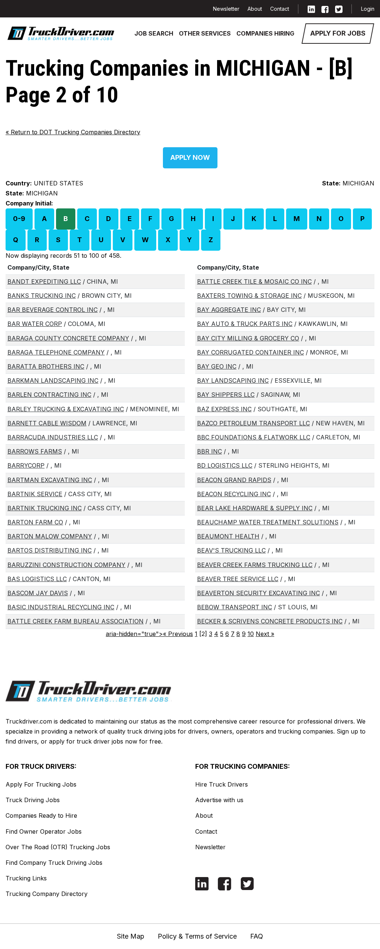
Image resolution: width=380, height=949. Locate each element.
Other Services (205, 33)
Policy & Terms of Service (197, 936)
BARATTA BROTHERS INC (45, 366)
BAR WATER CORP (34, 323)
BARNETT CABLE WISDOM (46, 423)
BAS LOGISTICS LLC (37, 579)
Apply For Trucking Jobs (41, 784)
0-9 (19, 219)
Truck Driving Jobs (33, 800)
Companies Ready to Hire (41, 815)
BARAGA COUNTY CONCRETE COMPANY (68, 338)
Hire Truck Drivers (221, 784)
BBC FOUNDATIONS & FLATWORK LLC (253, 437)
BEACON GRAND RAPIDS (234, 480)
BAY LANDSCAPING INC (233, 380)
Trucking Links (26, 878)
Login (367, 9)
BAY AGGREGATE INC (229, 309)
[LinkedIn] (311, 9)
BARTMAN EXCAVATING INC (49, 480)
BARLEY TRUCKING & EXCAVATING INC (65, 409)
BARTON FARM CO (35, 522)
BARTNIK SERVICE (34, 494)
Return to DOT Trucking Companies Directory (73, 132)
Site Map (130, 936)
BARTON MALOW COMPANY (49, 536)
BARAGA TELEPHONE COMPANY (56, 352)
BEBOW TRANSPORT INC (234, 607)
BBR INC (209, 451)
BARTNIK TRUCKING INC (44, 508)
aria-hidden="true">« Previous (149, 633)
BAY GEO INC (216, 366)
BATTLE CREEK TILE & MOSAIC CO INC (254, 281)
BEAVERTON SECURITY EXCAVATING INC (258, 593)
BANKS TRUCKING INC (41, 295)
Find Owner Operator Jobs (44, 831)
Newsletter (226, 9)
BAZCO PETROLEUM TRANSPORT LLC (253, 423)
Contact (279, 9)
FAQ (256, 936)
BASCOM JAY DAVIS (37, 593)
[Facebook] (325, 9)
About (255, 9)
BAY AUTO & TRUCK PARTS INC (244, 323)
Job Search (153, 33)
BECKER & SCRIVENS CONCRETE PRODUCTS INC (270, 621)
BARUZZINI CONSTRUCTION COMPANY (66, 565)
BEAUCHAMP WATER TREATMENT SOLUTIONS (267, 522)
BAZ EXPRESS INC (224, 409)
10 (251, 633)
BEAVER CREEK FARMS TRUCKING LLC (254, 565)
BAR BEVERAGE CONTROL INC (52, 309)
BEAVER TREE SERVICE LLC (237, 579)
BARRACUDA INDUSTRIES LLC (52, 437)
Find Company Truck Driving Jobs (54, 862)
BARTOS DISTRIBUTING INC (49, 550)
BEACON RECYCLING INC (234, 494)
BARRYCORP (26, 465)
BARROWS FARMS (34, 451)
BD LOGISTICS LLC (224, 465)
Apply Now (190, 157)
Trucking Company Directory (47, 893)
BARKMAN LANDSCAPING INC (52, 380)
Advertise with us (219, 800)
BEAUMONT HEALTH (228, 536)
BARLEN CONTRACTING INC (49, 394)
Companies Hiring (265, 33)
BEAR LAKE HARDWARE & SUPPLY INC (254, 508)
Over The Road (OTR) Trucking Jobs (58, 847)
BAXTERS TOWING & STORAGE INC (249, 295)
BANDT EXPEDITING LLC (44, 281)
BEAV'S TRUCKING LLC (231, 550)
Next (265, 633)
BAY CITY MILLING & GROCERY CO (248, 338)
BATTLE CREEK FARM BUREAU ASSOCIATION (75, 621)
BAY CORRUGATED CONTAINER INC (250, 352)
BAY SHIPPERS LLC (226, 394)
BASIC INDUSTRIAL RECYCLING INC (60, 607)
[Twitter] (339, 9)
